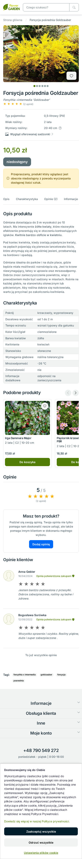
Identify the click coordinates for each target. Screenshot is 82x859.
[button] (18, 104)
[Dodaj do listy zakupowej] (71, 76)
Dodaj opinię (41, 544)
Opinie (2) (51, 199)
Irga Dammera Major (18, 438)
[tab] (34, 86)
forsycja (61, 674)
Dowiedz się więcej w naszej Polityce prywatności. (37, 821)
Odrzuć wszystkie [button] (41, 842)
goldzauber (46, 674)
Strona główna (12, 20)
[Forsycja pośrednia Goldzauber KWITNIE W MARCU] (11, 7)
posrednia (19, 680)
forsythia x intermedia (25, 674)
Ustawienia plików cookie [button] (41, 852)
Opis (6, 199)
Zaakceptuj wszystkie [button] (41, 831)
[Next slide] (75, 393)
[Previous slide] (68, 393)
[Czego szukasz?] (74, 7)
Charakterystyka (27, 199)
